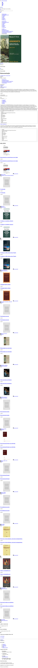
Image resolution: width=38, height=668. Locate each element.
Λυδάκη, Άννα (3, 587)
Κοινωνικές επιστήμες (5, 30)
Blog (3, 646)
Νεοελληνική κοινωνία (4, 316)
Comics (3, 16)
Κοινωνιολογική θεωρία (5, 475)
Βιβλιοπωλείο (4, 21)
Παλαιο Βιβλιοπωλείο (5, 14)
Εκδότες (3, 26)
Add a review (8, 75)
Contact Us (4, 645)
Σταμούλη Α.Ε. (3, 493)
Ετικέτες (3, 102)
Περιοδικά (3, 15)
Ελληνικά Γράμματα (4, 588)
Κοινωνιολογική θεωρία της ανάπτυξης (7, 443)
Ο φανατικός (2, 189)
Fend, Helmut (3, 619)
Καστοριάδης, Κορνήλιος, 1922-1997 (6, 301)
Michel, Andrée (3, 174)
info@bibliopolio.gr (5, 656)
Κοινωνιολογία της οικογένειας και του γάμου (9, 157)
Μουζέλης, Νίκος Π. (4, 333)
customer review (3, 75)
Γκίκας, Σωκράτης (3, 428)
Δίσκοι (3, 17)
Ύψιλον (2, 302)
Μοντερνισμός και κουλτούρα (6, 348)
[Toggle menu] (0, 12)
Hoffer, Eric (2, 206)
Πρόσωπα (3, 18)
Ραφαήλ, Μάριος (3, 492)
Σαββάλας (2, 429)
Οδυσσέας (1, 85)
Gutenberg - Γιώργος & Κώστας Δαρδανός (7, 175)
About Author (4, 101)
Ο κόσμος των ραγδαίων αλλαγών (6, 220)
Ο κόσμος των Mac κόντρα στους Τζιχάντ (8, 252)
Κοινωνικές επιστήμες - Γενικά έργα (7, 31)
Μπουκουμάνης (3, 207)
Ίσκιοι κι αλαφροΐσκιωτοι (5, 570)
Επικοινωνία (4, 19)
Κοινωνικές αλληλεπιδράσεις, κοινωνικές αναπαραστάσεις (11, 538)
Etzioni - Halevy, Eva (4, 460)
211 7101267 (2, 637)
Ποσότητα (2, 98)
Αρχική (3, 28)
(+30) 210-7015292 (4, 0)
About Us (4, 644)
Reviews (3, 103)
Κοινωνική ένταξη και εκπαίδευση (6, 602)
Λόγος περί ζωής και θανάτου (6, 379)
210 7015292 (2, 636)
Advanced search (5, 647)
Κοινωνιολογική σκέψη (4, 411)
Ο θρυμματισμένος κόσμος (5, 284)
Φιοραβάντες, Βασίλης (4, 365)
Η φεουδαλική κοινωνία (4, 507)
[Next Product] (0, 68)
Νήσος (2, 461)
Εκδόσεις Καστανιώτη (4, 270)
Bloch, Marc (3, 524)
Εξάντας (2, 334)
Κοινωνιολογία (16, 173)
